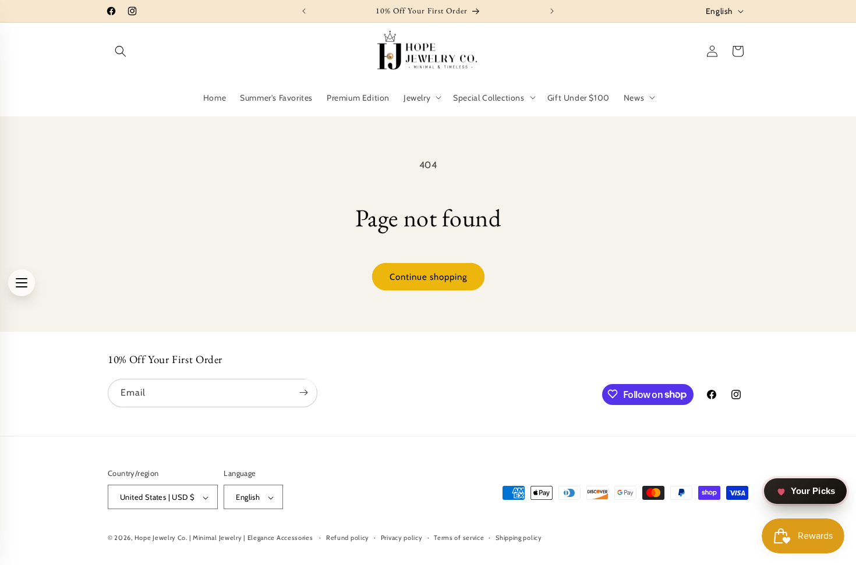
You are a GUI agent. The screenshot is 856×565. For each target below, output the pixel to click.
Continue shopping (428, 277)
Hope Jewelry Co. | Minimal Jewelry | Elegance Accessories (225, 538)
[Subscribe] (303, 392)
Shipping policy (519, 538)
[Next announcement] (552, 11)
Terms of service (459, 538)
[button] (120, 51)
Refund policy (347, 538)
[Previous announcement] (304, 11)
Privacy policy (402, 538)
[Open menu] (21, 282)
